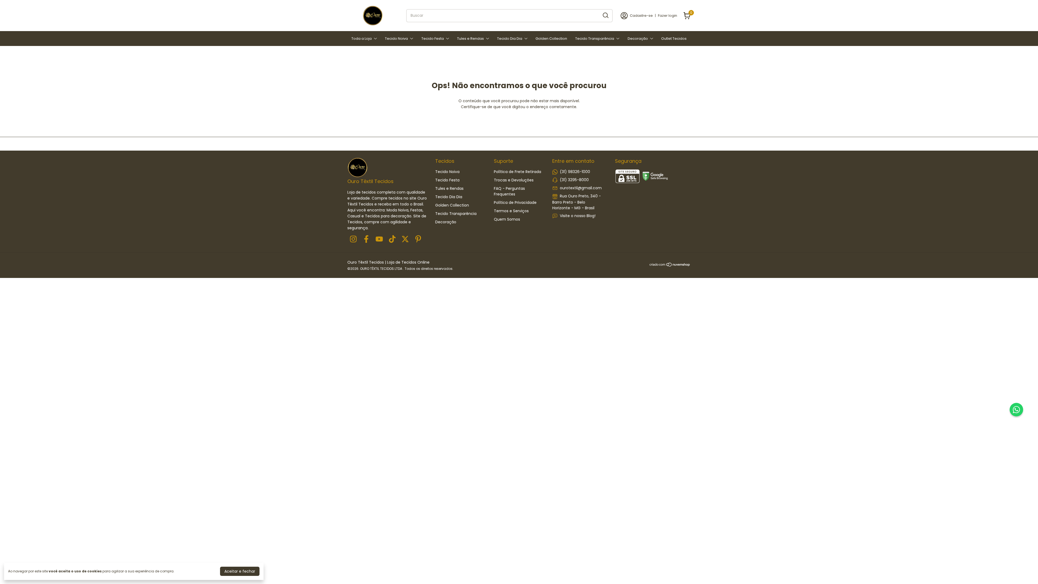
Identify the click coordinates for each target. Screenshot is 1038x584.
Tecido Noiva (396, 38)
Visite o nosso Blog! (577, 215)
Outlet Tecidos (674, 38)
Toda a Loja (361, 38)
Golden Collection (551, 38)
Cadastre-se (641, 15)
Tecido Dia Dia (509, 38)
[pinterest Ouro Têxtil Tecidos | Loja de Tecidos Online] (418, 239)
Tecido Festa (432, 38)
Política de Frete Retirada (517, 171)
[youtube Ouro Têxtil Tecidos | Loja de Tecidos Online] (379, 239)
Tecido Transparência (594, 38)
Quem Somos (507, 219)
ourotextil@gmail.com (581, 188)
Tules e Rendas (470, 38)
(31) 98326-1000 (575, 171)
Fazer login (667, 15)
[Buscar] (605, 15)
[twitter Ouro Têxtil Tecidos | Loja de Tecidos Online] (405, 239)
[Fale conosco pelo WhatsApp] (1016, 409)
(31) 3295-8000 (574, 179)
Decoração (638, 38)
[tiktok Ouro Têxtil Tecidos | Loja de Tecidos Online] (392, 239)
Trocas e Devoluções (514, 180)
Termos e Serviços (511, 211)
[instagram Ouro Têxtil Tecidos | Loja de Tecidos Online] (353, 239)
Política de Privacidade (515, 202)
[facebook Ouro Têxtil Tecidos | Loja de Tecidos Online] (366, 239)
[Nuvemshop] (670, 265)
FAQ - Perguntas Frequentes (509, 191)
